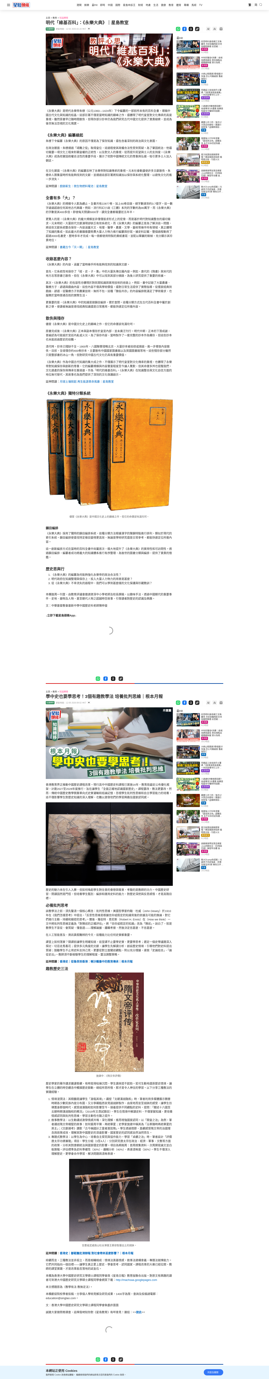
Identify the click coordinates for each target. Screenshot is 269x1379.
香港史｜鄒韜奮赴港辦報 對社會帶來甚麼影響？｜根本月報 (96, 1253)
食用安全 (205, 162)
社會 (203, 130)
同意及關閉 (213, 1372)
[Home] (21, 4)
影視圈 (204, 49)
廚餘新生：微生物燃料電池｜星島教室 (83, 186)
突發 (203, 82)
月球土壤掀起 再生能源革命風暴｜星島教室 (87, 381)
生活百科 (205, 98)
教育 (55, 18)
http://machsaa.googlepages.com (136, 1280)
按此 (139, 1312)
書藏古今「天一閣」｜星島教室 (79, 247)
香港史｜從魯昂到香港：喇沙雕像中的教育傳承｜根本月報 (96, 961)
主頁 (48, 18)
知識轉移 (63, 18)
